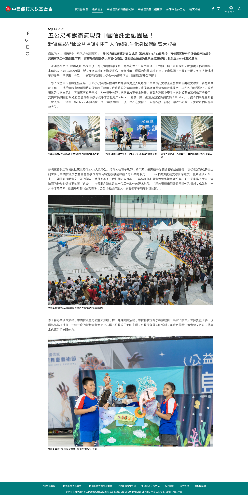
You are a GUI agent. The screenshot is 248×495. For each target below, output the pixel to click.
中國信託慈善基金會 (71, 486)
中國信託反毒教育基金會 (99, 486)
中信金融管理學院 (127, 486)
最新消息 (97, 9)
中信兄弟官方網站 (150, 486)
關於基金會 (81, 9)
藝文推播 (194, 9)
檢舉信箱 (184, 486)
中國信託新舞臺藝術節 (120, 9)
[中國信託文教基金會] (29, 9)
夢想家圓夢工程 (175, 9)
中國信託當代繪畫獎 (150, 9)
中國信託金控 (48, 486)
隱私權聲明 (200, 486)
